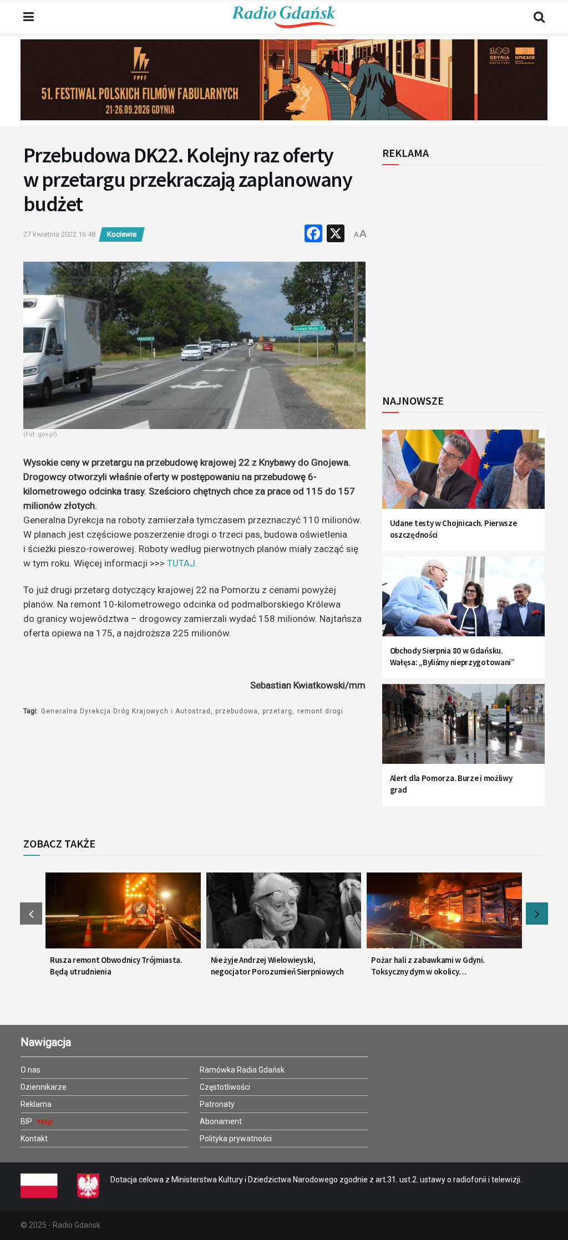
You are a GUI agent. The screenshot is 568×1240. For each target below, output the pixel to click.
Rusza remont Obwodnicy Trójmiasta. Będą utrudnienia (116, 966)
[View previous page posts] (31, 913)
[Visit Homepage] (284, 17)
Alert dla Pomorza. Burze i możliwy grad (451, 784)
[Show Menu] (28, 17)
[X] (335, 234)
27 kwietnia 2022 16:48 (59, 234)
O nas (30, 1069)
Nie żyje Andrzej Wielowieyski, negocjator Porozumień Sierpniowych (277, 966)
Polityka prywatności (236, 1138)
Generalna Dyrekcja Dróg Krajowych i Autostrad (126, 711)
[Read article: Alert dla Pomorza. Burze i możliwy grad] (463, 729)
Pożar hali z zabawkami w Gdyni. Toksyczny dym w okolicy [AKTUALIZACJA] (428, 966)
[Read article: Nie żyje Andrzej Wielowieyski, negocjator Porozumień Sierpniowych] (284, 916)
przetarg (277, 711)
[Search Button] (539, 17)
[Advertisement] (473, 273)
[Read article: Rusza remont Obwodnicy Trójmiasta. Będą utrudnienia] (123, 916)
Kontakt (34, 1138)
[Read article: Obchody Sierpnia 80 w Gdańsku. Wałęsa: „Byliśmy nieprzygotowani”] (463, 602)
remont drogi (320, 711)
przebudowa (236, 711)
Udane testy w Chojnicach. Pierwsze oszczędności (453, 529)
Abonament (221, 1121)
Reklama (36, 1104)
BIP (27, 1121)
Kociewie (121, 234)
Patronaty (217, 1104)
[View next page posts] (537, 913)
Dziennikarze (44, 1087)
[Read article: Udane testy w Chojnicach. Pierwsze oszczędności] (463, 475)
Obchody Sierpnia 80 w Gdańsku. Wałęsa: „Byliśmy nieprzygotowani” (452, 656)
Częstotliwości (225, 1087)
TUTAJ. (182, 563)
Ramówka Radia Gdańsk (242, 1069)
